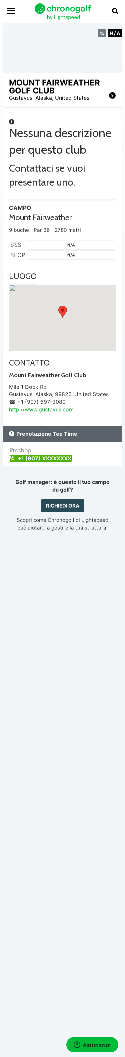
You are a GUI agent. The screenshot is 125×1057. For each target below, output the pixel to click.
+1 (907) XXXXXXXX (43, 458)
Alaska (43, 97)
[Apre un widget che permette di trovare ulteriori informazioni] (92, 1045)
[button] (63, 312)
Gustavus (20, 97)
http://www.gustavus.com (41, 409)
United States (72, 97)
